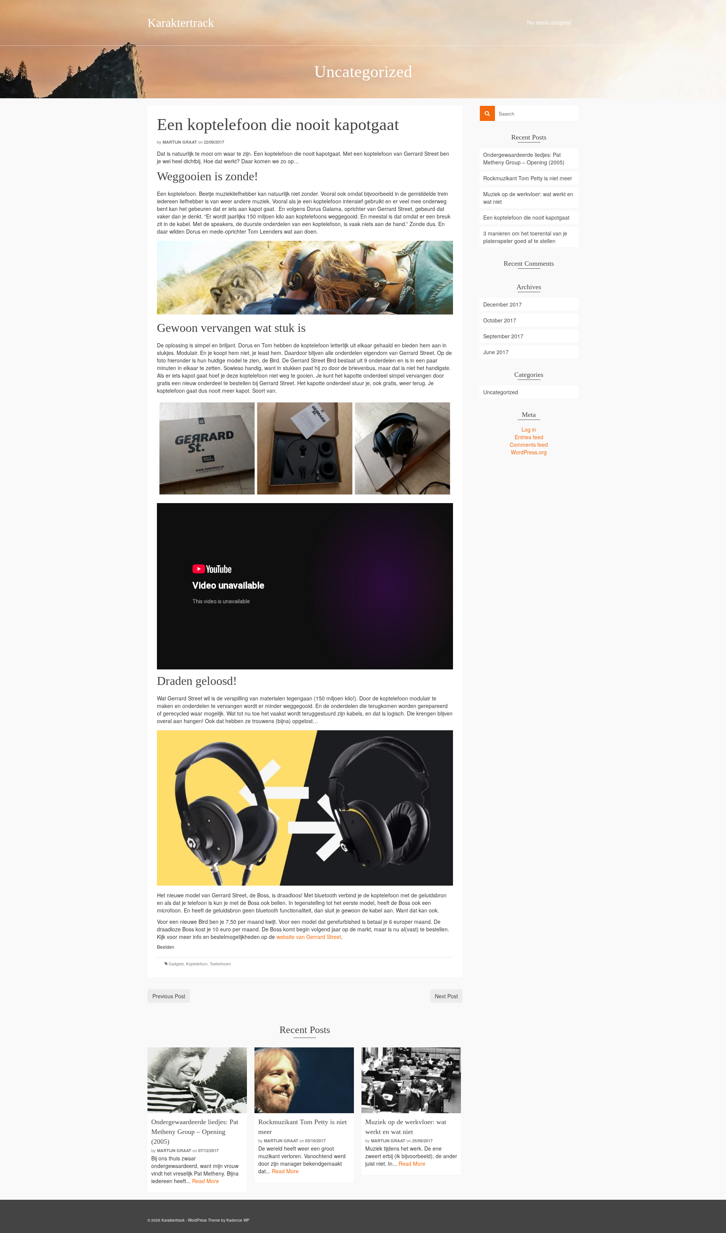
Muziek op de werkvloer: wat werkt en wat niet (528, 197)
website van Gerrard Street (308, 936)
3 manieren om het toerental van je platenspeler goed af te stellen (525, 237)
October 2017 (499, 320)
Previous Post (168, 996)
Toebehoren (220, 964)
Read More (205, 1181)
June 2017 (496, 352)
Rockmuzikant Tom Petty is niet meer (527, 178)
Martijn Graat (180, 142)
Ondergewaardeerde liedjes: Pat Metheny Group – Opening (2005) (524, 158)
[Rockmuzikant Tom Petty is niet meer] (304, 1080)
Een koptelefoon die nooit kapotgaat (526, 217)
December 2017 (502, 304)
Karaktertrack (180, 22)
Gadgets (176, 964)
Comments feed (529, 444)
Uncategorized (500, 392)
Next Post (446, 996)
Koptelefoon (197, 964)
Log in (528, 429)
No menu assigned (549, 22)
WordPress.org (529, 452)
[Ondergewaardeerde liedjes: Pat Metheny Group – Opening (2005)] (197, 1080)
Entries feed (529, 437)
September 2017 (503, 336)
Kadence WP (238, 1220)
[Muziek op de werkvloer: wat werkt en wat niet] (411, 1080)
